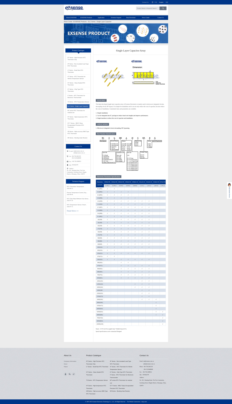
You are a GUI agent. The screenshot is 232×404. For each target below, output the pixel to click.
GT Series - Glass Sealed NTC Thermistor (76, 84)
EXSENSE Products (86, 17)
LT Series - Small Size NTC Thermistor (75, 71)
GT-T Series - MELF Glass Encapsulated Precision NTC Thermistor (76, 125)
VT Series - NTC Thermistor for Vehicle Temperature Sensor (76, 77)
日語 (167, 2)
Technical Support (116, 17)
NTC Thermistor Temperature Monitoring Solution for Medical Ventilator (76, 187)
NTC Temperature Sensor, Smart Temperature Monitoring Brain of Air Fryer (77, 205)
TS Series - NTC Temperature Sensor (78, 102)
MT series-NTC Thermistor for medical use (76, 111)
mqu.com (144, 401)
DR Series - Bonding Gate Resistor (77, 138)
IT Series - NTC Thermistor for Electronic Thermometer (76, 96)
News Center (145, 17)
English (161, 2)
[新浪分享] (73, 374)
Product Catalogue (93, 355)
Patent (66, 366)
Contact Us (145, 2)
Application (101, 17)
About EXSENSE (71, 17)
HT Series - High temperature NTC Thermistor (77, 118)
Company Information (70, 361)
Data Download (130, 17)
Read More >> (73, 211)
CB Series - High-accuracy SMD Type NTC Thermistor (78, 132)
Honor (65, 364)
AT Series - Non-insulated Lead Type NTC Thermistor (78, 65)
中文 (156, 2)
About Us (67, 355)
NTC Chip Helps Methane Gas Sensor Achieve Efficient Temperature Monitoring (78, 199)
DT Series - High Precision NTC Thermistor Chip (77, 58)
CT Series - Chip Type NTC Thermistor (75, 90)
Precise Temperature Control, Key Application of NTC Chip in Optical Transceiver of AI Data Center (76, 193)
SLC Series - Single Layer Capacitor (99, 21)
